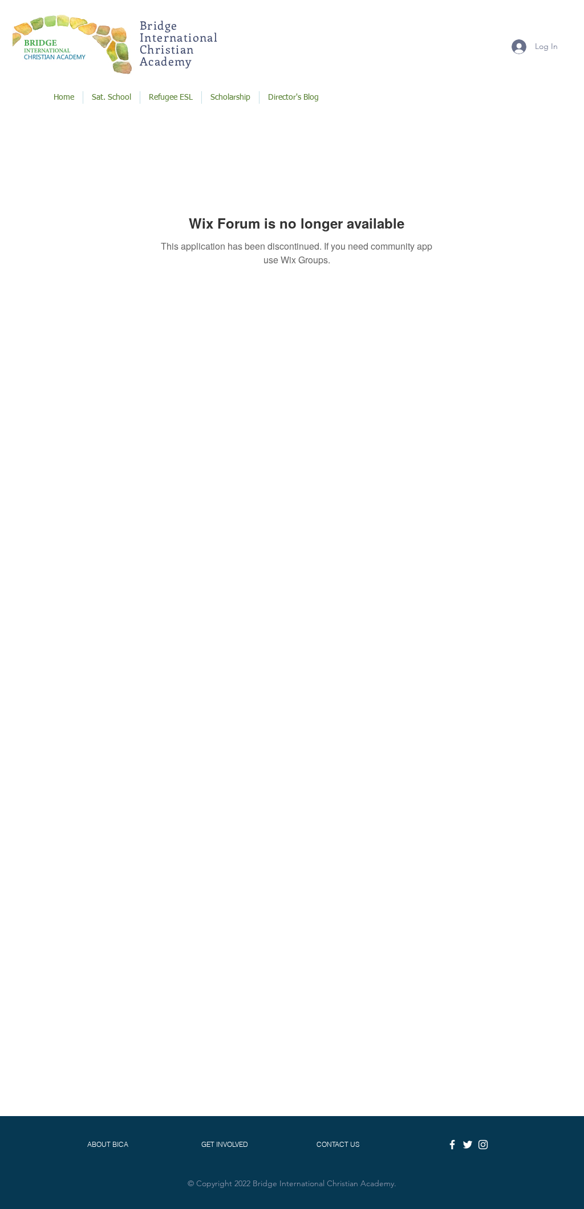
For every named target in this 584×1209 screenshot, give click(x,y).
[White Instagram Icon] (483, 1144)
